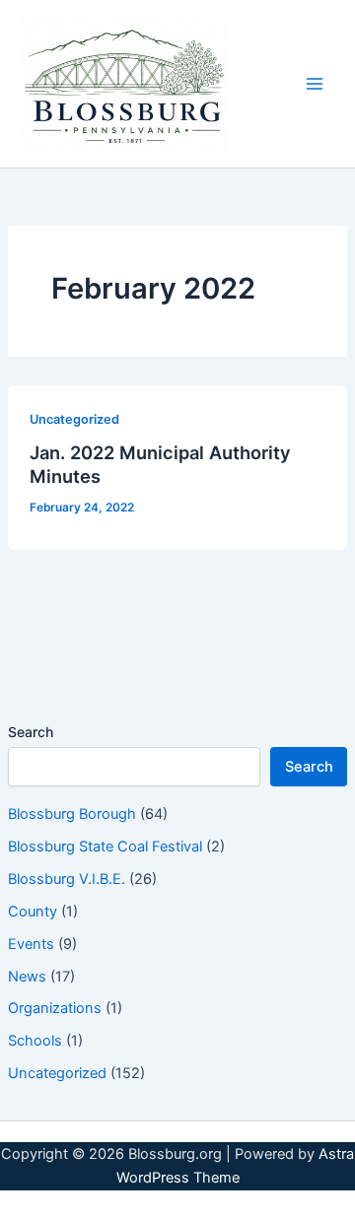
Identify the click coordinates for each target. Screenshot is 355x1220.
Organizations (55, 1008)
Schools (35, 1041)
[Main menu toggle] (314, 83)
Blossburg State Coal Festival (105, 846)
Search (30, 731)
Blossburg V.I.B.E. (66, 879)
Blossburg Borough (72, 814)
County (32, 911)
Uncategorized (57, 1073)
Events (31, 944)
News (27, 976)
